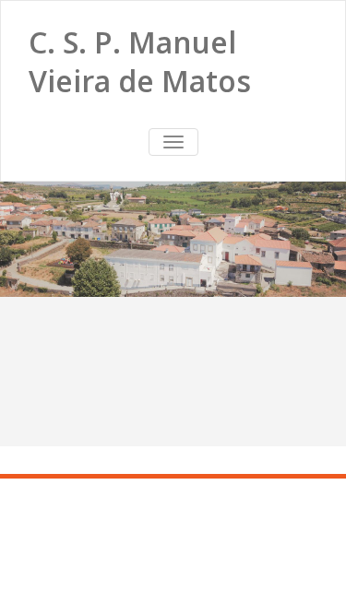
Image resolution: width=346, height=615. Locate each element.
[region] (173, 239)
